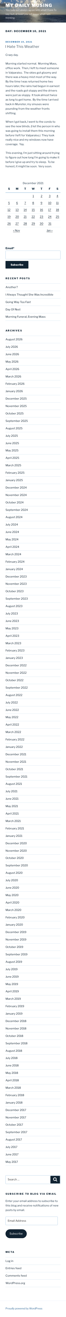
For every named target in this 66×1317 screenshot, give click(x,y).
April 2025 (12, 458)
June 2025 (12, 443)
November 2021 (16, 761)
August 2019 (14, 961)
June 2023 (12, 621)
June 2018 (12, 1065)
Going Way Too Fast (18, 302)
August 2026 (14, 339)
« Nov (16, 230)
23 (41, 216)
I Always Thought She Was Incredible (29, 294)
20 (17, 216)
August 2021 (14, 784)
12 (9, 209)
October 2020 (15, 858)
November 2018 (16, 1028)
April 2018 (12, 1080)
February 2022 (15, 739)
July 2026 (12, 346)
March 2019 (13, 998)
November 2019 (16, 939)
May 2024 (12, 539)
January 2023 (14, 658)
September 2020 (17, 865)
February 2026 (15, 383)
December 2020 (16, 843)
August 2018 (14, 1050)
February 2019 (15, 1006)
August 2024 (14, 517)
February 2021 (15, 828)
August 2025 (14, 428)
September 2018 (16, 1043)
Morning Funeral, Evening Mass (26, 316)
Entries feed (13, 1268)
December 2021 (16, 754)
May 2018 (12, 1073)
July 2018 (12, 1058)
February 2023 (15, 650)
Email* (10, 248)
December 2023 (16, 576)
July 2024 (12, 524)
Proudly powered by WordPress (24, 1308)
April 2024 (12, 547)
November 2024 (16, 495)
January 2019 (14, 1013)
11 (57, 203)
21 (25, 216)
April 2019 (12, 991)
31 (49, 223)
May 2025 (12, 450)
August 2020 (14, 872)
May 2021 (12, 806)
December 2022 (16, 665)
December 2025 (16, 398)
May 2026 (12, 361)
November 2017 (16, 1117)
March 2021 (13, 821)
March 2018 (13, 1087)
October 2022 (14, 680)
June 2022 (12, 710)
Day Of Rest (13, 309)
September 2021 (16, 776)
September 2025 (17, 421)
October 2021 (14, 769)
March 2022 (13, 732)
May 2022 (12, 717)
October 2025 (15, 413)
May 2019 (12, 984)
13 (17, 209)
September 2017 (16, 1132)
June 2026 (12, 354)
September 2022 (17, 687)
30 (41, 223)
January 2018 (14, 1102)
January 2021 (14, 836)
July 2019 (12, 969)
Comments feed (16, 1275)
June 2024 (12, 532)
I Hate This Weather (22, 46)
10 (49, 203)
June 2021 (12, 798)
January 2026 (14, 391)
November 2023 (16, 583)
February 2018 (15, 1095)
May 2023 (12, 628)
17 (49, 209)
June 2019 (12, 976)
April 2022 (12, 724)
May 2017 (12, 1162)
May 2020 (12, 895)
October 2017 (14, 1124)
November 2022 (16, 672)
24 (50, 216)
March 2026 (13, 376)
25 (57, 216)
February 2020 (15, 917)
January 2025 (14, 480)
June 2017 (12, 1154)
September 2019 (16, 954)
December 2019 (16, 932)
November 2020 (16, 850)
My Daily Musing (29, 5)
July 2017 (11, 1147)
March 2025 (13, 465)
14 (25, 209)
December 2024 (16, 487)
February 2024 (15, 561)
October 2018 (14, 1036)
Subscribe (16, 1233)
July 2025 (12, 435)
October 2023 (15, 591)
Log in (9, 1261)
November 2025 (16, 406)
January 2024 (14, 569)
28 (25, 223)
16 (41, 209)
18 (57, 209)
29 (33, 223)
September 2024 (17, 510)
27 (17, 223)
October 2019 (14, 947)
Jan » (50, 230)
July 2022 (12, 702)
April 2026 (12, 369)
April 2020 (12, 902)
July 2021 (11, 791)
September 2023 (17, 598)
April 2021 (12, 813)
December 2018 (16, 1021)
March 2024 (13, 554)
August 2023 (14, 606)
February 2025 (15, 472)
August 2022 (14, 695)
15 (33, 209)
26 (9, 223)
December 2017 (16, 1110)
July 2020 (12, 880)
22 (33, 216)
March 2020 (13, 910)
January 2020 (14, 924)
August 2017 (14, 1139)
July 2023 (12, 613)
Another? (12, 287)
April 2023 (12, 635)
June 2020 (12, 887)
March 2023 (13, 643)
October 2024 (15, 502)
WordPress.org (15, 1283)
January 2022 (14, 747)
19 (9, 216)
